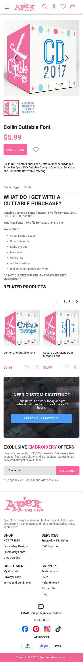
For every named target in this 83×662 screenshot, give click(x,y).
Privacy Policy (12, 577)
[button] (41, 58)
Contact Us (48, 588)
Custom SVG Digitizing (41, 418)
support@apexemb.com (46, 613)
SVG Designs (12, 557)
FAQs (45, 577)
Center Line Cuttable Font (19, 352)
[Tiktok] (58, 629)
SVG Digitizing (50, 546)
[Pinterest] (36, 629)
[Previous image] (16, 58)
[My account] (54, 6)
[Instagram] (47, 629)
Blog (44, 594)
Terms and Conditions (17, 582)
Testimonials (50, 571)
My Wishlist (11, 571)
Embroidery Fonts (14, 552)
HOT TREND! (12, 540)
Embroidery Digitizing (55, 540)
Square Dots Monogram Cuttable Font (58, 354)
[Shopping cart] (72, 6)
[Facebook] (25, 629)
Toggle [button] (7, 7)
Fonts (27, 187)
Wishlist (63, 6)
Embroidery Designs (16, 546)
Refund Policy (50, 582)
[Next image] (66, 58)
